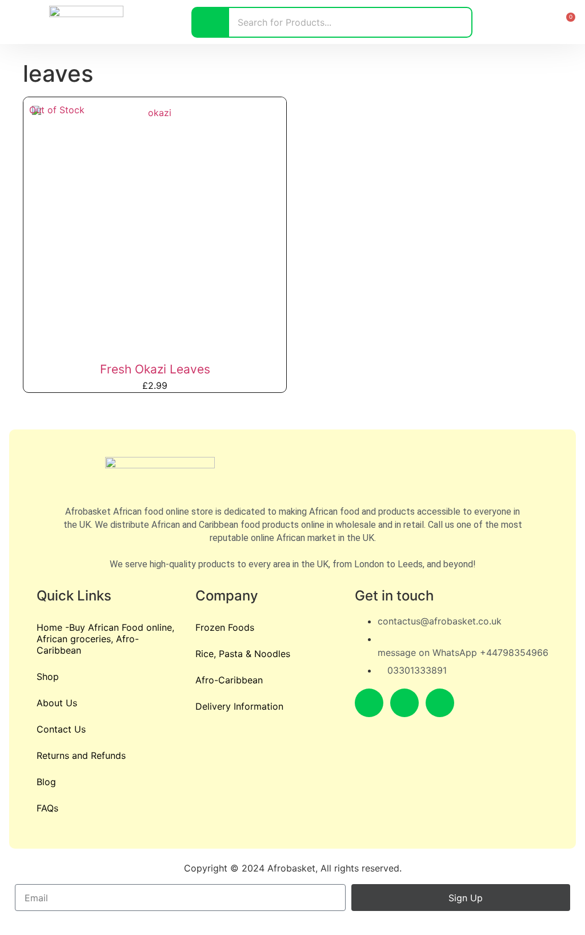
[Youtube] (440, 703)
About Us (57, 703)
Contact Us (61, 729)
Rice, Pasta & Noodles (242, 653)
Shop (48, 676)
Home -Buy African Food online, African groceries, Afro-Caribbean (105, 639)
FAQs (47, 808)
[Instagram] (404, 703)
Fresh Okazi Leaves (155, 369)
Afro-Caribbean (229, 680)
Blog (46, 781)
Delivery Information (239, 706)
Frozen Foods (224, 627)
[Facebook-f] (369, 703)
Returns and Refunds (81, 755)
